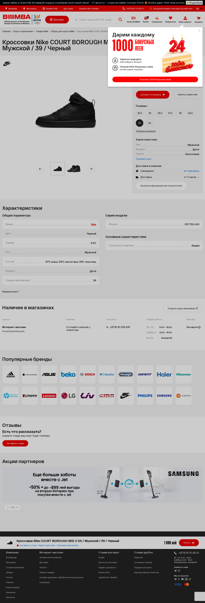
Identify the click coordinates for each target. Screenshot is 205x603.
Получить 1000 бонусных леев (155, 79)
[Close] (199, 30)
